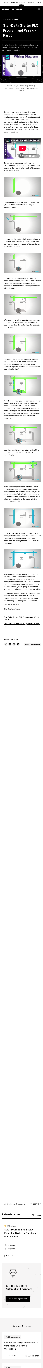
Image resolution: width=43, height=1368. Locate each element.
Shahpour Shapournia (16, 1204)
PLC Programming (10, 19)
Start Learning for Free (18, 1299)
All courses (36, 1215)
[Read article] (21, 1345)
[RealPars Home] (12, 9)
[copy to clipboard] (5, 644)
